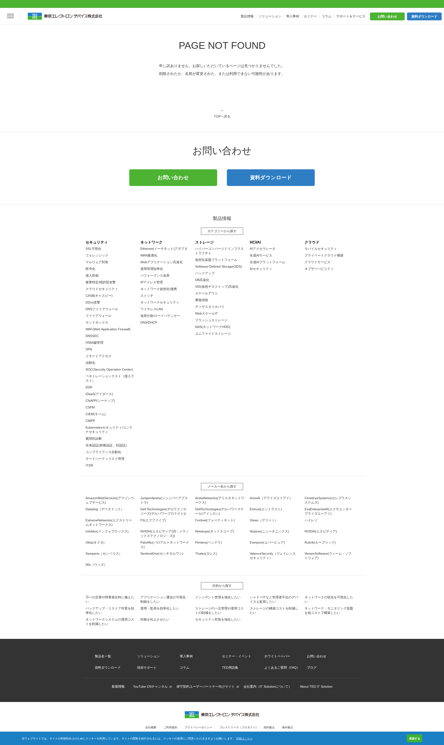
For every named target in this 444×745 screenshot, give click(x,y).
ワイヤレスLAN (151, 309)
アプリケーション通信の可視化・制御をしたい (164, 599)
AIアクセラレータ (262, 248)
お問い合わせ (387, 16)
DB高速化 (202, 280)
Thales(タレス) (206, 553)
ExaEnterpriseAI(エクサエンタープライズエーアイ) (328, 511)
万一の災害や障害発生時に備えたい (110, 599)
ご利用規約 (170, 727)
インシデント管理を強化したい (217, 597)
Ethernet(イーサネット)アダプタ (164, 248)
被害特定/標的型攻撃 (101, 282)
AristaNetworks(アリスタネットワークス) (219, 500)
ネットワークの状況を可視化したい (329, 599)
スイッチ (146, 295)
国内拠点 (269, 727)
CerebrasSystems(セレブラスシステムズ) (328, 500)
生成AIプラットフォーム (267, 262)
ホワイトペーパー (277, 656)
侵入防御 (92, 275)
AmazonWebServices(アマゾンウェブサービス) (110, 500)
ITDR (89, 465)
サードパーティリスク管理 (105, 459)
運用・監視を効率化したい (159, 608)
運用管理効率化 (151, 269)
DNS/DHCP (148, 322)
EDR (89, 387)
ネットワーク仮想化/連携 (158, 289)
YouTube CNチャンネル (150, 686)
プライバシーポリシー (198, 727)
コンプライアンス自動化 (103, 452)
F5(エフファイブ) (153, 520)
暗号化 (90, 269)
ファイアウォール (98, 316)
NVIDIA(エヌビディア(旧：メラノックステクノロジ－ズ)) (164, 533)
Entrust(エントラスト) (266, 509)
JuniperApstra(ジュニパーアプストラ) (164, 500)
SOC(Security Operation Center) (109, 369)
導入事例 (186, 656)
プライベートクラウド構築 (324, 255)
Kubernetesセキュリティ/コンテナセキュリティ (109, 430)
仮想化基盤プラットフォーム (216, 260)
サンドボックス (97, 322)
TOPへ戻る (222, 116)
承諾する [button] (414, 738)
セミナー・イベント (236, 656)
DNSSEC (92, 336)
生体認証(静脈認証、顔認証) (106, 445)
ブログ (312, 667)
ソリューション (148, 656)
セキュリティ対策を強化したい (217, 619)
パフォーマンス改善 (155, 275)
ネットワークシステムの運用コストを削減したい (110, 622)
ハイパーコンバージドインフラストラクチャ (219, 251)
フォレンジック (97, 255)
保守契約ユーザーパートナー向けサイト (205, 686)
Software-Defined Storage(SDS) (218, 266)
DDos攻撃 (93, 302)
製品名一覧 (103, 656)
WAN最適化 (148, 255)
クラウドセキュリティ (102, 289)
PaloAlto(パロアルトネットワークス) (164, 545)
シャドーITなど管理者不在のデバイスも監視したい (274, 599)
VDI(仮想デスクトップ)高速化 (216, 286)
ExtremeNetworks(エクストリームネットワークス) (109, 522)
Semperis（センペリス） (104, 553)
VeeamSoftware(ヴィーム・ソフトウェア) (328, 556)
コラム (184, 667)
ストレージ (204, 242)
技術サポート (147, 667)
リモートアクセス (98, 356)
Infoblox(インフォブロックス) (107, 531)
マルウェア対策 (97, 262)
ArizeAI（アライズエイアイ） (271, 498)
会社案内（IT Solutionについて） (268, 686)
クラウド (312, 242)
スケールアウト (206, 293)
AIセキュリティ (261, 269)
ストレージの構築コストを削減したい (274, 610)
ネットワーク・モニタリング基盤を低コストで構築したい (329, 610)
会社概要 (150, 727)
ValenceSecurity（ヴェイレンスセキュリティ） (273, 556)
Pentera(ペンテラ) (208, 542)
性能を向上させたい (155, 619)
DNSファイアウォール (102, 309)
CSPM (90, 407)
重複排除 (201, 300)
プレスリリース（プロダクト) (237, 727)
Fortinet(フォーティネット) (215, 520)
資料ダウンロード (424, 16)
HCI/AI (255, 242)
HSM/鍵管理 (94, 342)
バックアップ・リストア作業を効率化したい (110, 610)
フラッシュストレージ (211, 320)
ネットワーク (151, 242)
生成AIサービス (261, 255)
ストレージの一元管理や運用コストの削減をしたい (219, 610)
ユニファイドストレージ (213, 333)
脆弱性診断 (94, 438)
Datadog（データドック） (105, 509)
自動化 (90, 363)
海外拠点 (287, 727)
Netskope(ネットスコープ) (214, 531)
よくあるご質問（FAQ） (282, 667)
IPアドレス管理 (151, 282)
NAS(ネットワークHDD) (212, 327)
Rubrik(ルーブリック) (320, 542)
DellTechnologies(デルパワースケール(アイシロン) (219, 511)
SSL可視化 (93, 248)
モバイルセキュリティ (321, 248)
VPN (89, 349)
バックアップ (205, 273)
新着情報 (118, 686)
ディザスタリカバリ (209, 307)
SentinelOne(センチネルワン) (161, 553)
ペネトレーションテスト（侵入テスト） (110, 378)
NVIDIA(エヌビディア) (321, 531)
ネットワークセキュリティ (159, 302)
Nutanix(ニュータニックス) (269, 531)
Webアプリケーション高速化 (161, 262)
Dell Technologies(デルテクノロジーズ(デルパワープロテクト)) (163, 511)
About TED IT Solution (316, 686)
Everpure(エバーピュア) (267, 542)
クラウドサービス (317, 262)
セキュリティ (97, 242)
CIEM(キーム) (96, 414)
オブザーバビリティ (319, 269)
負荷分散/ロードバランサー (160, 316)
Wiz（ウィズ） (96, 564)
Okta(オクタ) (95, 542)
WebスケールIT (206, 313)
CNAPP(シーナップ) (100, 400)
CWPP (90, 421)
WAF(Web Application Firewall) (108, 329)
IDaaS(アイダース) (99, 394)
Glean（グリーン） (264, 520)
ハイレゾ (311, 520)
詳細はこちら (244, 738)
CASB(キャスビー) (99, 295)
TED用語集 (230, 667)
